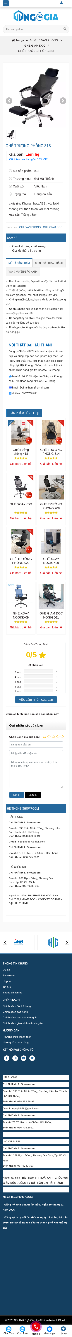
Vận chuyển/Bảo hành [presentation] (22, 271)
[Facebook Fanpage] (6, 1058)
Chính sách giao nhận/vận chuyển (23, 1023)
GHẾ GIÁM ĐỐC (52, 227)
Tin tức (7, 986)
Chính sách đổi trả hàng (17, 1006)
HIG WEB (61, 1320)
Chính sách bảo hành (15, 1011)
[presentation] (5, 942)
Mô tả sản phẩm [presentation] (19, 263)
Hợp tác (7, 981)
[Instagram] (15, 1058)
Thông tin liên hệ (12, 992)
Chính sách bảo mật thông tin (20, 1017)
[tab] (19, 263)
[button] (9, 100)
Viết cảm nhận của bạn (36, 699)
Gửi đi (16, 794)
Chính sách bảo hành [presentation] (49, 263)
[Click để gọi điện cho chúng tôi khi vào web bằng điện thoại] (36, 1326)
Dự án (6, 969)
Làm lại (33, 794)
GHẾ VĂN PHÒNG (30, 227)
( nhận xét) (36, 664)
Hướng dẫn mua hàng (16, 1042)
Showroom (9, 975)
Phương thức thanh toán (17, 1036)
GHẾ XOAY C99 (21, 504)
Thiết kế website (45, 1320)
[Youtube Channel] (23, 1058)
